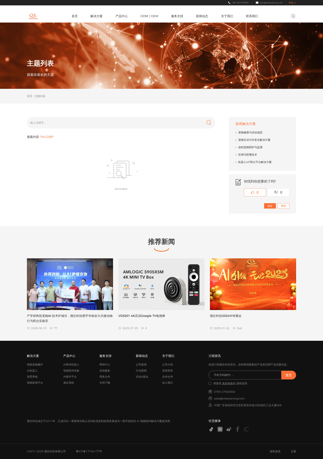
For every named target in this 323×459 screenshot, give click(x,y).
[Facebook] (237, 429)
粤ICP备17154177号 (89, 451)
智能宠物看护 (35, 364)
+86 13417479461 (240, 2)
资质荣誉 (167, 370)
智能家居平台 (35, 382)
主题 (293, 451)
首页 (29, 96)
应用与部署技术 (247, 154)
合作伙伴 (167, 376)
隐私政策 (275, 451)
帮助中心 (104, 364)
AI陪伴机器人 (71, 364)
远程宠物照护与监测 (250, 147)
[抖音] (211, 429)
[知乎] (220, 429)
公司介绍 (167, 364)
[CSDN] (246, 429)
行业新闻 (141, 370)
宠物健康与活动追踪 (250, 132)
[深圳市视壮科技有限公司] (33, 16)
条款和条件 (229, 383)
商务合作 (104, 376)
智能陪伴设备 (71, 370)
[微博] (228, 429)
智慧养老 (32, 376)
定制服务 (104, 370)
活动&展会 (142, 376)
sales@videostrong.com (271, 2)
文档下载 (104, 382)
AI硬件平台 (70, 376)
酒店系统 (68, 382)
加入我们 (167, 382)
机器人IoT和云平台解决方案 (255, 162)
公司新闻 (141, 364)
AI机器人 (32, 370)
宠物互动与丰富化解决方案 (254, 139)
